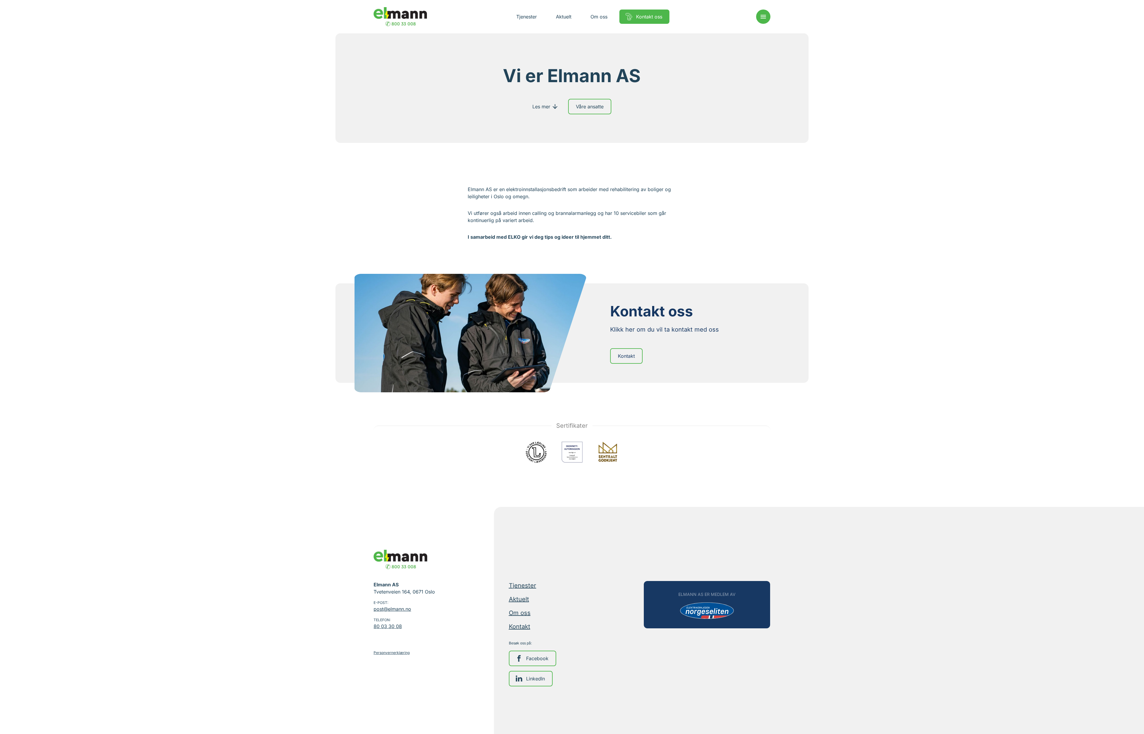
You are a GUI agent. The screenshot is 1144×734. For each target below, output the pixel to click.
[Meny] (763, 17)
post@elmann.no (392, 609)
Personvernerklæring (392, 652)
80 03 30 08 (388, 626)
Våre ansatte (590, 107)
